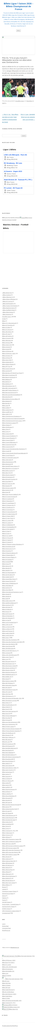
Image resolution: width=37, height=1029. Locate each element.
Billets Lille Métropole (8, 648)
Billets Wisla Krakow (7, 312)
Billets (3, 321)
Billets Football (6, 561)
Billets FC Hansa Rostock (8, 512)
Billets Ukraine (6, 856)
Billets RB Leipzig (6, 739)
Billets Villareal (6, 872)
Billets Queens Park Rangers (10, 306)
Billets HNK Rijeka (6, 585)
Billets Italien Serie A (7, 601)
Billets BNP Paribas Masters (9, 390)
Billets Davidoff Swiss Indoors (10, 466)
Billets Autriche (6, 371)
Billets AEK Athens (7, 332)
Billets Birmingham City (8, 386)
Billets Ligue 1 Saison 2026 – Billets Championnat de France (18, 6)
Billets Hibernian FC (7, 297)
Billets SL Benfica (6, 794)
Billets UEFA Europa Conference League (12, 846)
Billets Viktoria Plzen (7, 869)
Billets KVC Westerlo (7, 618)
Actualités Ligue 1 (20, 101)
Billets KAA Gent (6, 607)
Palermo (4, 898)
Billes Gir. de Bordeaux (8, 992)
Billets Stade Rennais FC (8, 817)
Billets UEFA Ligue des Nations (10, 852)
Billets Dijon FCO (6, 473)
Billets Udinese (6, 837)
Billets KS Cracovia (7, 301)
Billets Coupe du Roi (7, 447)
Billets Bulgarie (6, 401)
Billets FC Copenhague (8, 503)
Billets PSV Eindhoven (8, 733)
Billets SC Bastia (6, 985)
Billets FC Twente (6, 540)
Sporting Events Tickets (8, 906)
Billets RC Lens (6, 742)
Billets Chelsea (6, 425)
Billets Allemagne (6, 340)
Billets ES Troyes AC (7, 483)
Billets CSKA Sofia (6, 460)
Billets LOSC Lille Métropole (9, 655)
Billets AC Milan (6, 327)
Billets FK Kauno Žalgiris (8, 557)
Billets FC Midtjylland (7, 525)
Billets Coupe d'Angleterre (9, 436)
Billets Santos (5, 774)
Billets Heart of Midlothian (9, 583)
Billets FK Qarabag (7, 559)
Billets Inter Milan (6, 590)
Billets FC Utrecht (6, 542)
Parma (4, 900)
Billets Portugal (6, 720)
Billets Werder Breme (7, 880)
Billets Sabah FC (6, 763)
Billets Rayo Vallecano (8, 737)
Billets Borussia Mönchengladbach (11, 394)
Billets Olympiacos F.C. (8, 696)
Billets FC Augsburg (7, 499)
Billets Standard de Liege (8, 820)
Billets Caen (5, 405)
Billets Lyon (5, 659)
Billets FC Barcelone (7, 501)
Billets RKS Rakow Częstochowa (10, 757)
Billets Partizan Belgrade (8, 715)
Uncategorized (6, 913)
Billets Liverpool (6, 653)
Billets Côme (5, 429)
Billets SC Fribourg (7, 781)
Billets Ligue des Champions (9, 640)
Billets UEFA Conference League (10, 841)
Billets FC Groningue (7, 509)
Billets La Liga (5, 620)
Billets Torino (5, 828)
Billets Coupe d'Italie (7, 440)
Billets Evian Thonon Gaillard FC (10, 494)
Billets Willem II (6, 885)
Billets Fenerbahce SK (7, 546)
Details (6, 1015)
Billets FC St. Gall (6, 535)
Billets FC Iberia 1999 (7, 516)
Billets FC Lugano (6, 522)
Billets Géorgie (6, 568)
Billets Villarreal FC (7, 874)
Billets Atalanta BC (7, 362)
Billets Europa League (8, 488)
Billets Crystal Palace (7, 455)
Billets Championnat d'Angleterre (11, 416)
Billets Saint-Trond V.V (8, 770)
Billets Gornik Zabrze (7, 575)
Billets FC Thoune (6, 538)
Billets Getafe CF (6, 570)
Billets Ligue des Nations (8, 644)
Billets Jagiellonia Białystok (9, 603)
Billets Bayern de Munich (8, 377)
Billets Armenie (6, 347)
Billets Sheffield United (8, 310)
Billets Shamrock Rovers (8, 789)
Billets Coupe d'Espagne (8, 438)
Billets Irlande (5, 594)
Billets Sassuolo (6, 776)
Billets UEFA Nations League (9, 854)
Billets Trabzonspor (7, 833)
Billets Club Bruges (7, 427)
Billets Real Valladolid (7, 752)
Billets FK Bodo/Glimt (7, 555)
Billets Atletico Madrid (8, 364)
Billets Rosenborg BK (7, 759)
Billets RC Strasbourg (7, 744)
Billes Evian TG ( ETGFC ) (8, 962)
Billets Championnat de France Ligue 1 (12, 421)
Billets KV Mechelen (7, 616)
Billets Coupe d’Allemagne (9, 442)
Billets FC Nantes (6, 975)
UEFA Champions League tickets (10, 911)
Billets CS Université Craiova (9, 457)
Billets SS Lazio (6, 811)
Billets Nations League (8, 681)
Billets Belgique (6, 379)
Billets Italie (5, 598)
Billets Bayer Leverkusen (8, 375)
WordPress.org (6, 930)
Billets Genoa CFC (6, 566)
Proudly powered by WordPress (10, 1025)
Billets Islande (5, 596)
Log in (3, 924)
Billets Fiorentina (6, 551)
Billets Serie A (5, 785)
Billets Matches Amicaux (8, 672)
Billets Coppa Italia (7, 434)
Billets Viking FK (6, 867)
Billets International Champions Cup (11, 592)
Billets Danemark (6, 464)
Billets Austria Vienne (7, 368)
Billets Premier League (8, 726)
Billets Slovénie (6, 800)
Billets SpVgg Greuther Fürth (9, 809)
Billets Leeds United (7, 633)
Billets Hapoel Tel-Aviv (8, 581)
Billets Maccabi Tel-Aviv (8, 661)
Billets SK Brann (6, 791)
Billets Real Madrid (7, 750)
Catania (4, 889)
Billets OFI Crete (6, 692)
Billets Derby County (7, 470)
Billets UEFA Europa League (9, 848)
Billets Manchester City (8, 663)
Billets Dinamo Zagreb (8, 475)
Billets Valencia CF (7, 859)
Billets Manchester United (9, 666)
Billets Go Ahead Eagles (8, 572)
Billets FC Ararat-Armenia (8, 496)
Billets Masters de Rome (8, 668)
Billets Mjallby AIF (6, 676)
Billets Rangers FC (6, 735)
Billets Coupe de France (8, 444)
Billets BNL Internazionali (8, 388)
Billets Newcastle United (8, 685)
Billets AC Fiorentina (7, 325)
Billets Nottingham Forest (9, 689)
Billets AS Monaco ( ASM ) (9, 353)
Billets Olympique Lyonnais (9, 700)
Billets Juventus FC (7, 605)
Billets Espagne (6, 486)
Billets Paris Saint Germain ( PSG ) (14, 979)
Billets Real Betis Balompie (9, 748)
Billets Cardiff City (6, 412)
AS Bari (4, 319)
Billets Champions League (9, 423)
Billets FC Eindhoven (7, 507)
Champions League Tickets (9, 891)
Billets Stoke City (6, 822)
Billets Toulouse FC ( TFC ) (9, 830)
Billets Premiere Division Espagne (11, 729)
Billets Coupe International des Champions (13, 449)
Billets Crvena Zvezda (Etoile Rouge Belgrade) (14, 453)
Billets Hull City (6, 588)
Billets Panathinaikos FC (8, 705)
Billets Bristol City (7, 293)
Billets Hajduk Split (7, 577)
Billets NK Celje (6, 687)
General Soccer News (7, 893)
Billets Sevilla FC (6, 787)
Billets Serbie (5, 783)
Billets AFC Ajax (6, 334)
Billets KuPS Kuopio (7, 614)
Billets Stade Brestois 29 (8, 815)
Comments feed (6, 928)
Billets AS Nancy (6, 355)
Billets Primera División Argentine (11, 731)
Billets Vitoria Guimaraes (8, 876)
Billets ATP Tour (6, 366)
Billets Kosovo (6, 611)
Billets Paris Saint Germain (9, 711)
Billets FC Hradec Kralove (8, 514)
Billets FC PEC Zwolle (7, 529)
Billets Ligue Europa (7, 646)
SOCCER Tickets (6, 902)
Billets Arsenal (6, 349)
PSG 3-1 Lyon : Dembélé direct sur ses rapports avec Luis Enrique (28, 117)
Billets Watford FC (7, 878)
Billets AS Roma (6, 358)
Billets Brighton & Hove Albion (10, 399)
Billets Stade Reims (7, 996)
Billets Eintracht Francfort (9, 479)
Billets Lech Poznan (7, 631)
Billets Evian (5, 492)
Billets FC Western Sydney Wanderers (12, 544)
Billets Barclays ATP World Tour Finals (12, 373)
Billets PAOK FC (6, 707)
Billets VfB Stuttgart (7, 863)
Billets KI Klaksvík (6, 609)
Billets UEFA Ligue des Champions (11, 850)
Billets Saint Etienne (7, 765)
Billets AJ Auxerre (6, 338)
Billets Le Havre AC (7, 627)
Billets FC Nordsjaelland (8, 527)
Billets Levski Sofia (7, 635)
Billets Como (5, 431)
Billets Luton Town (7, 657)
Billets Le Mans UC (7, 629)
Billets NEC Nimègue (7, 683)
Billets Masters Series (7, 670)
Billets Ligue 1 (5, 637)
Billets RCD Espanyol (7, 746)
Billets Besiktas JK (6, 384)
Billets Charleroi (6, 295)
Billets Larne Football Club (9, 622)
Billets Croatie (5, 451)
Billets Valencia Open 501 (8, 861)
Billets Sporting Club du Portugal (10, 804)
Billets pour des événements (9, 722)
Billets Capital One (7, 410)
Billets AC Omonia (7, 329)
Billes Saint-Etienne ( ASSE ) (9, 994)
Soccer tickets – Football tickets (10, 904)
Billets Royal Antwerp (7, 761)
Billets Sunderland (7, 824)
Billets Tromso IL (6, 835)
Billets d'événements (7, 462)
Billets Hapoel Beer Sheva (9, 579)
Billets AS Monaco (7, 351)
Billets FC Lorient (6, 520)
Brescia (4, 887)
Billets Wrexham (6, 314)
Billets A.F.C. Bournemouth (9, 323)
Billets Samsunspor (7, 772)
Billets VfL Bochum (7, 865)
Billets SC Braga (6, 778)
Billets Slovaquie (6, 798)
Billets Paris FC (6, 709)
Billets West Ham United (8, 882)
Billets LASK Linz (6, 624)
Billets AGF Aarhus (7, 336)
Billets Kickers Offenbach (9, 299)
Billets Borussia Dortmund (9, 392)
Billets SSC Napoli (6, 813)
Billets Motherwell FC (8, 303)
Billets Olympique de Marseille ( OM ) (12, 698)
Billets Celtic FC (6, 414)
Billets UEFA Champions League (10, 839)
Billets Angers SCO (7, 345)
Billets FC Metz (6, 998)
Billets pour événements (8, 724)
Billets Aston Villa (6, 360)
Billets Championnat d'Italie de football (12, 418)
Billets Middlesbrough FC (8, 674)
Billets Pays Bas (6, 718)
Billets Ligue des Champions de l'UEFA (12, 642)
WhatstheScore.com (15, 947)
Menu (18, 30)
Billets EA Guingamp (7, 477)
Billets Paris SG (6, 713)
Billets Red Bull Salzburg (8, 755)
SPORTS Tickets (6, 909)
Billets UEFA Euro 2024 (8, 843)
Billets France (5, 564)
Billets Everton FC (6, 490)
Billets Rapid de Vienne (8, 308)
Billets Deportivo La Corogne (9, 468)
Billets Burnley (6, 403)
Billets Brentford (6, 397)
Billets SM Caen (6, 802)
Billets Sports (5, 807)
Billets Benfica (6, 381)
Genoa (4, 896)
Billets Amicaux (6, 342)
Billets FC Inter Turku (7, 518)
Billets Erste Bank (6, 481)
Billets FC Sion (6, 533)
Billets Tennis (5, 826)
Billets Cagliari (5, 407)
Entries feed (5, 926)
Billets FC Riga (5, 531)
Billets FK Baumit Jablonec (9, 553)
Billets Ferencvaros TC (8, 548)
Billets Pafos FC (6, 702)
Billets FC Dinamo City (8, 505)
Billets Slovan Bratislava (8, 796)
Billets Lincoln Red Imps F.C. (9, 650)
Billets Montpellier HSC (8, 971)
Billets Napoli (5, 679)
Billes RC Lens (5, 981)
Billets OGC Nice (6, 694)
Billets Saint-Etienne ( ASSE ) (9, 768)
